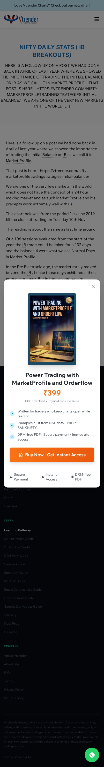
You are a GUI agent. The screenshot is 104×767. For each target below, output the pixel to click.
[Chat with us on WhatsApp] (92, 755)
